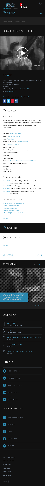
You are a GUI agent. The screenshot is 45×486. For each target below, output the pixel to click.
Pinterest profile (14, 378)
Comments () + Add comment (11, 97)
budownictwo (26, 89)
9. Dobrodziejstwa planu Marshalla (13, 213)
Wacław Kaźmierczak (13, 144)
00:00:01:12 (6, 181)
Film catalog (7, 475)
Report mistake (25, 97)
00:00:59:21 (6, 191)
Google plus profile (15, 385)
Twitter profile (13, 399)
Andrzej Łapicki (11, 139)
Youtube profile (13, 392)
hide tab (5, 218)
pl (41, 3)
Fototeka (11, 424)
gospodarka (18, 89)
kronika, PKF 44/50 (20, 21)
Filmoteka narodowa (15, 417)
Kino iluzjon (12, 439)
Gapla (10, 432)
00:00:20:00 (6, 186)
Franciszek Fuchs (22, 142)
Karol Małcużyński (14, 136)
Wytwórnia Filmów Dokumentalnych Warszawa (24, 161)
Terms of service (8, 461)
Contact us (6, 468)
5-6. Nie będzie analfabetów (11, 206)
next (38, 254)
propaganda (10, 91)
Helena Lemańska (15, 133)
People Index (7, 471)
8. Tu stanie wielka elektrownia (12, 210)
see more (35, 305)
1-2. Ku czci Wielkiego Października (13, 203)
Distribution (6, 464)
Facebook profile (14, 371)
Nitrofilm (11, 446)
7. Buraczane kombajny (10, 208)
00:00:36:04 (6, 188)
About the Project (9, 457)
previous (8, 254)
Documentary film (7, 21)
